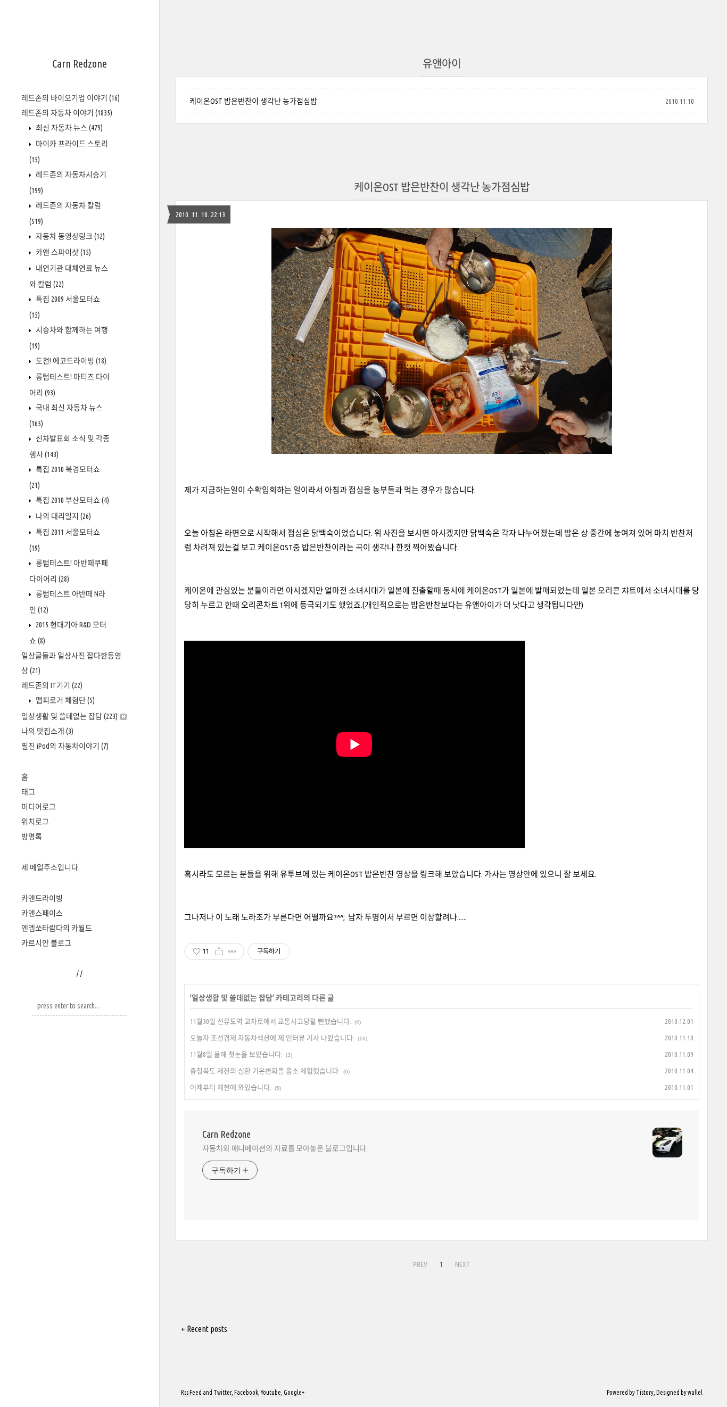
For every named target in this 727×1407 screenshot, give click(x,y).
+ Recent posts (204, 1329)
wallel (695, 1392)
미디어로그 (38, 806)
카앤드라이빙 (42, 898)
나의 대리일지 (62, 516)
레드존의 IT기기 (51, 685)
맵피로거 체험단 (64, 700)
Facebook (246, 1392)
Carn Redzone (79, 63)
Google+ (294, 1392)
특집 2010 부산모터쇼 (71, 500)
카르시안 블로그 (46, 943)
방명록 (31, 836)
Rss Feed (191, 1392)
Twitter (222, 1392)
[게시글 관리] (232, 951)
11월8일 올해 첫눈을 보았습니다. (236, 1054)
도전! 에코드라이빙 (70, 361)
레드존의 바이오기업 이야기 (70, 98)
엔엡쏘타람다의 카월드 (56, 928)
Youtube (271, 1392)
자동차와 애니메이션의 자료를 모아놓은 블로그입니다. (285, 1148)
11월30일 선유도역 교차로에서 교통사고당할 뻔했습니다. (270, 1021)
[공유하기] (219, 951)
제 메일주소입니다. (50, 867)
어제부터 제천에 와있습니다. (230, 1087)
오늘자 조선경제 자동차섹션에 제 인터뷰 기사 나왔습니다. (272, 1037)
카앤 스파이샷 (62, 252)
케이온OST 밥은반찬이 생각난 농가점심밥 (253, 101)
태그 (28, 792)
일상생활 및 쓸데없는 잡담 (69, 716)
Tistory (645, 1392)
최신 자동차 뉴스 (68, 127)
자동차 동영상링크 (69, 236)
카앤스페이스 (42, 913)
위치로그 (35, 821)
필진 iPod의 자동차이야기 (65, 746)
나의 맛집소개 (47, 731)
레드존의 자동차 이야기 (66, 113)
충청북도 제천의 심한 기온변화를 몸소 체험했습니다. (265, 1070)
